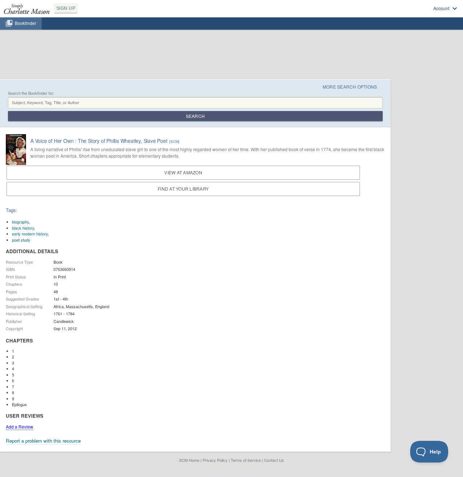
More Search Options (350, 87)
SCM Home (189, 460)
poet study (21, 240)
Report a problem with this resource (43, 440)
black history (23, 228)
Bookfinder (25, 23)
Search (195, 116)
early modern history (30, 234)
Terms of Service (246, 460)
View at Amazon (183, 172)
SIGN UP (65, 8)
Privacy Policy (215, 460)
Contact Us (274, 460)
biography (20, 222)
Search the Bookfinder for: (31, 93)
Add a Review (19, 426)
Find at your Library (183, 189)
